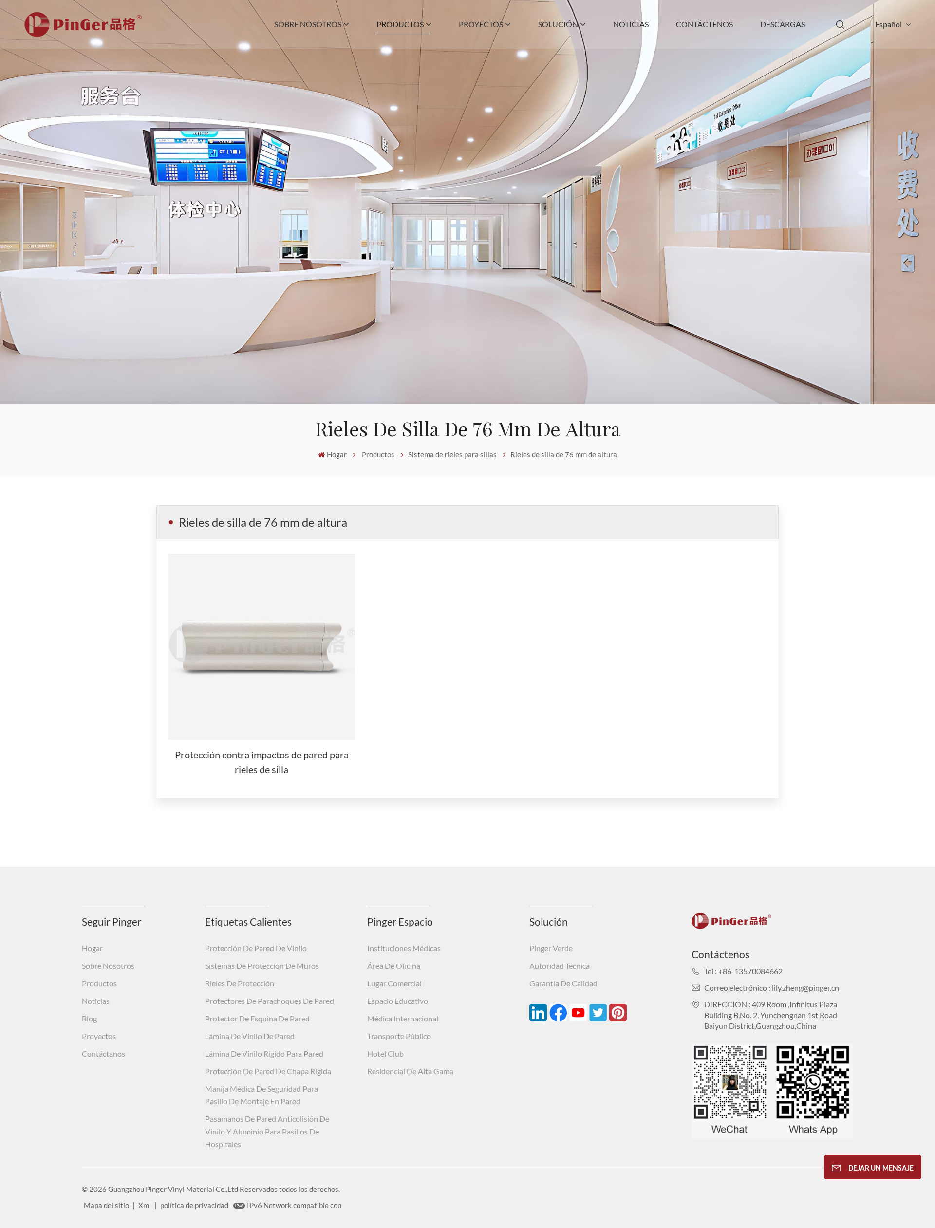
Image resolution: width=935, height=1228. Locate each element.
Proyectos (481, 24)
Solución (558, 24)
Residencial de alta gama (410, 1071)
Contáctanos (103, 1053)
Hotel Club (385, 1053)
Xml (144, 1205)
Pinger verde (551, 948)
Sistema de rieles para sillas (452, 454)
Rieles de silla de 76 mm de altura (563, 454)
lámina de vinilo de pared (250, 1035)
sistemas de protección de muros (262, 965)
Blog (89, 1018)
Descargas (782, 24)
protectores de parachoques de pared (269, 1000)
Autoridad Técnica (559, 965)
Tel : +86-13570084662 (743, 971)
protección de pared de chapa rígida (268, 1071)
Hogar (337, 454)
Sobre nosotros (307, 24)
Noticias (631, 24)
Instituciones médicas (404, 948)
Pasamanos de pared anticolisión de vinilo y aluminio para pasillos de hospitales (267, 1131)
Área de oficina (393, 965)
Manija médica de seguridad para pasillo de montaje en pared (261, 1095)
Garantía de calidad (563, 983)
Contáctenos (704, 24)
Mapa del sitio (106, 1205)
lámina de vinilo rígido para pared (264, 1053)
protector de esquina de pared (257, 1018)
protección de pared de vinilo (256, 948)
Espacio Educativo (397, 1000)
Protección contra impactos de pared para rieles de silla (262, 762)
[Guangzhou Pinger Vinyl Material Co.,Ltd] (83, 33)
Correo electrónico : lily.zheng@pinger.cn (771, 987)
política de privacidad (194, 1205)
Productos (400, 24)
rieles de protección (239, 983)
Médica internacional (402, 1018)
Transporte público (399, 1035)
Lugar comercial (394, 983)
